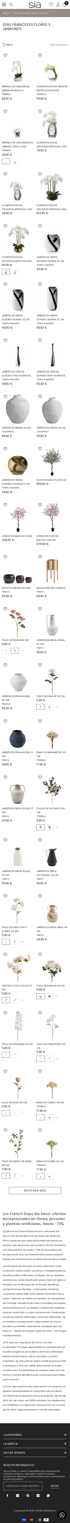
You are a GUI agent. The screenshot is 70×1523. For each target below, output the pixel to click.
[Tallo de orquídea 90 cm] (18, 1025)
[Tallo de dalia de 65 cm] (52, 677)
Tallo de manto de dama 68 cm (17, 1163)
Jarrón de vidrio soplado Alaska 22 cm (50, 259)
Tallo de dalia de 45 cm (50, 985)
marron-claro (49, 827)
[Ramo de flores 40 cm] (52, 1142)
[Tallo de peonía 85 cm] (18, 621)
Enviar (55, 1485)
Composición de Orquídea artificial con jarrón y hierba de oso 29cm (17, 207)
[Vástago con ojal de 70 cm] (18, 966)
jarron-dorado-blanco (6, 271)
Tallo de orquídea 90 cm (17, 1044)
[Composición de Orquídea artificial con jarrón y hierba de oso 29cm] (18, 186)
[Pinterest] (28, 1495)
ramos (7, 1375)
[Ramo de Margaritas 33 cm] (52, 733)
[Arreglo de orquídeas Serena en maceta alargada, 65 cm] (18, 67)
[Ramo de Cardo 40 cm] (52, 1083)
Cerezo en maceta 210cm (17, 536)
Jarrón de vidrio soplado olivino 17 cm (16, 481)
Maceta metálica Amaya (50, 587)
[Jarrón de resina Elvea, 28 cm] (18, 677)
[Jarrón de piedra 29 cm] (52, 408)
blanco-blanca (6, 161)
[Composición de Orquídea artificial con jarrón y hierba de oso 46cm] (52, 123)
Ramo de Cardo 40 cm (50, 1102)
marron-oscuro (40, 827)
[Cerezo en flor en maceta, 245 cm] (52, 517)
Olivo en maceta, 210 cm (51, 479)
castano (49, 1117)
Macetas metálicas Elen (16, 587)
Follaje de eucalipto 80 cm (50, 810)
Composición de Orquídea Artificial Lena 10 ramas (51, 207)
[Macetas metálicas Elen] (18, 569)
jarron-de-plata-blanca (15, 271)
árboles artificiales (50, 1317)
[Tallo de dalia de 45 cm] (52, 966)
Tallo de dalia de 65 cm (50, 696)
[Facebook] (7, 1495)
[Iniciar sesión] (58, 4)
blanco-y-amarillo (6, 1055)
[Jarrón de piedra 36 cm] (18, 408)
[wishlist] (51, 4)
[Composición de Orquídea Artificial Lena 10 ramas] (52, 186)
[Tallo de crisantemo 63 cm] (52, 1025)
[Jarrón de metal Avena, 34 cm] (52, 621)
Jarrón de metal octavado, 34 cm (47, 873)
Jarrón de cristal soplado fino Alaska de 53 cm (51, 374)
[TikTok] (38, 1495)
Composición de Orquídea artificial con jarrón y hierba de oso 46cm (51, 145)
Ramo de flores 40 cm (50, 1161)
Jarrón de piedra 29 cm (51, 427)
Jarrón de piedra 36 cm (16, 427)
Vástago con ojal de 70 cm (17, 987)
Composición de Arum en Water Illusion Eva (52, 88)
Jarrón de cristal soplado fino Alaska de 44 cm (16, 374)
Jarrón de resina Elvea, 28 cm (16, 698)
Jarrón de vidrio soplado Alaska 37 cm (50, 317)
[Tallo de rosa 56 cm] (18, 1083)
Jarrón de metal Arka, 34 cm (51, 929)
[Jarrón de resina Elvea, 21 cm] (18, 733)
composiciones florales (17, 1289)
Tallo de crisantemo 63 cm (51, 1046)
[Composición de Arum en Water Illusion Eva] (52, 67)
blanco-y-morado (15, 1055)
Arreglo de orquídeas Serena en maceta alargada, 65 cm (16, 88)
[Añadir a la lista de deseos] (5, 55)
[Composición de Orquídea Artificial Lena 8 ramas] (18, 238)
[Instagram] (17, 1495)
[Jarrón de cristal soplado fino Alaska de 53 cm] (52, 352)
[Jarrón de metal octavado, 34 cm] (52, 852)
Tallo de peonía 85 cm (15, 640)
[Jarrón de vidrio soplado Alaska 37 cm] (52, 296)
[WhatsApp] (48, 1495)
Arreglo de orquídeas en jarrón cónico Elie (17, 144)
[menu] (4, 4)
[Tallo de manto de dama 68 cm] (18, 1142)
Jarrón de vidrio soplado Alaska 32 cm (15, 317)
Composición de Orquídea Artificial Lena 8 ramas (17, 259)
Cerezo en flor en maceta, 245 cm (47, 538)
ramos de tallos (22, 1375)
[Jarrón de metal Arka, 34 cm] (52, 908)
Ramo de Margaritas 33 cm (51, 754)
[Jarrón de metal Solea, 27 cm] (18, 789)
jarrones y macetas (41, 1303)
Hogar (6, 13)
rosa (15, 651)
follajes (40, 1275)
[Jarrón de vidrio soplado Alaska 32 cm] (18, 296)
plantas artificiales (25, 1317)
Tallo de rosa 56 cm (14, 1102)
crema (6, 1000)
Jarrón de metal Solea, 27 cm (17, 810)
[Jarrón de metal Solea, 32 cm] (18, 852)
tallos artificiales (24, 1275)
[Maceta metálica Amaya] (52, 569)
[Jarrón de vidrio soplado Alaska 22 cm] (52, 238)
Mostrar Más (35, 1190)
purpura (15, 161)
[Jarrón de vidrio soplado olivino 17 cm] (18, 461)
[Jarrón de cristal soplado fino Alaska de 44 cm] (18, 352)
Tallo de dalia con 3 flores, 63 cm (14, 929)
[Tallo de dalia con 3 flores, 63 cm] (18, 908)
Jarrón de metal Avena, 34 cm (50, 642)
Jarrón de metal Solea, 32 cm (16, 873)
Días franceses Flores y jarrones (30, 13)
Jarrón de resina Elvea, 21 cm (17, 754)
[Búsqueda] (11, 4)
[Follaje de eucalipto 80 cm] (52, 789)
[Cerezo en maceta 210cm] (18, 517)
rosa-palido (49, 707)
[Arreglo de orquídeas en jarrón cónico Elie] (18, 123)
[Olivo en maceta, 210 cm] (52, 461)
